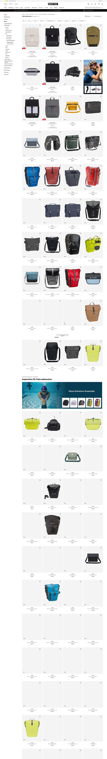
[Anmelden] (92, 4)
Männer (11, 3)
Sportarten (32, 14)
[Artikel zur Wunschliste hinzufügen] (40, 25)
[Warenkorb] (102, 4)
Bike (36, 14)
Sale (29, 20)
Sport (27, 14)
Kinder (16, 3)
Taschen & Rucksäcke (43, 14)
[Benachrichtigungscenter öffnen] (95, 4)
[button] (89, 16)
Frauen (5, 3)
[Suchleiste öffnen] (85, 7)
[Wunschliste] (99, 4)
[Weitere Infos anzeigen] (32, 57)
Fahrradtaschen (51, 14)
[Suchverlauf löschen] (102, 7)
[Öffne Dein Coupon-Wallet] (88, 4)
